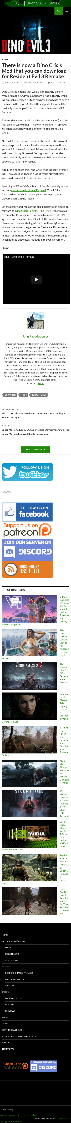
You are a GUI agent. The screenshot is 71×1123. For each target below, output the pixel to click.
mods (24, 395)
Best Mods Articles (12, 1030)
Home (5, 935)
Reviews (9, 1004)
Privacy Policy (30, 1115)
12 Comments (58, 82)
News (5, 59)
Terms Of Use (6, 1115)
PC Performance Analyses (19, 973)
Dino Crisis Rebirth (26, 210)
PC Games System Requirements (19, 1036)
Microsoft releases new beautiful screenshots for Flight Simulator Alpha (33, 413)
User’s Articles (13, 998)
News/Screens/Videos (13, 941)
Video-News (11, 960)
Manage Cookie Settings (11, 1121)
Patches (6, 1017)
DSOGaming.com (63, 1118)
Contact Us (18, 1115)
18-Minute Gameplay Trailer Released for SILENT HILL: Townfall (64, 803)
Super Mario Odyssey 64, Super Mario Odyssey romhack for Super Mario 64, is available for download (35, 429)
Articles (6, 966)
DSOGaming (7, 1109)
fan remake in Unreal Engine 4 (28, 190)
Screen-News (12, 954)
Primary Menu (67, 11)
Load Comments (35, 449)
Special (5, 992)
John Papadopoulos (34, 82)
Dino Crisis (10, 395)
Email (41, 383)
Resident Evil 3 (39, 395)
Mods (5, 1023)
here (50, 177)
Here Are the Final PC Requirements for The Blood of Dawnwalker (64, 901)
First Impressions (14, 979)
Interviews (8, 1049)
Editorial (7, 1042)
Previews (10, 1011)
